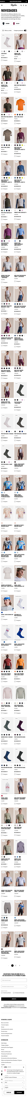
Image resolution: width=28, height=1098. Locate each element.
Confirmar (19, 1092)
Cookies (3, 1064)
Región (6, 1075)
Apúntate (14, 999)
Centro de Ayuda (5, 1024)
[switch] (20, 30)
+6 (24, 145)
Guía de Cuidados (5, 1035)
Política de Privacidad (6, 1007)
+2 (11, 210)
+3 (24, 734)
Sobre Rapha (4, 1043)
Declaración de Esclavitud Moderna (9, 1058)
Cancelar (8, 1092)
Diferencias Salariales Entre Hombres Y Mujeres (11, 1060)
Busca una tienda (5, 1022)
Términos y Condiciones (9, 1005)
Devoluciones (4, 1031)
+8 (24, 114)
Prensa (2, 1049)
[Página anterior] (8, 965)
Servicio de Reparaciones (6, 1033)
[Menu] (1, 5)
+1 (11, 51)
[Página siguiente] (19, 965)
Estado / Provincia (9, 1080)
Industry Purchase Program (7, 1047)
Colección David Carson (15, 1)
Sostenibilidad (4, 1056)
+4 (24, 83)
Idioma (6, 1085)
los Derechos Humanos (6, 1062)
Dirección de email (6, 980)
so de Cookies (23, 1007)
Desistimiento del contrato (7, 1029)
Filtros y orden (8, 30)
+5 (11, 431)
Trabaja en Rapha (5, 1045)
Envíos (2, 1027)
